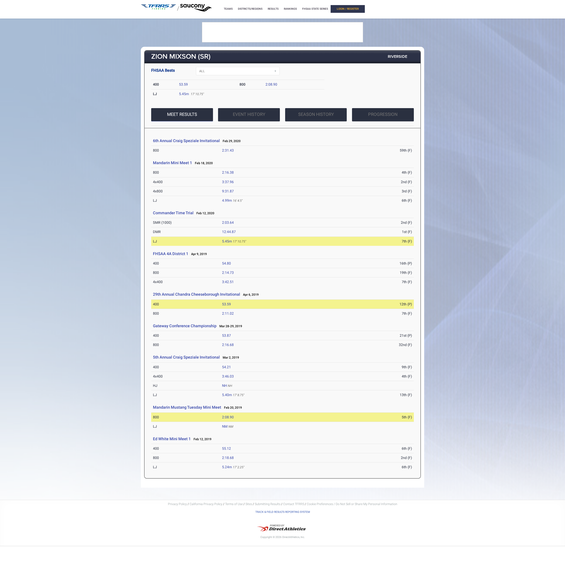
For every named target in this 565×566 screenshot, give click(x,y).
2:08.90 (271, 84)
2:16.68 (228, 345)
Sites (248, 504)
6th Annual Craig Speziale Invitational (186, 140)
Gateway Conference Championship (185, 325)
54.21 (226, 367)
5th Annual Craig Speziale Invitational (186, 357)
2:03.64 (228, 222)
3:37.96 (228, 182)
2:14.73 (228, 273)
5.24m (227, 467)
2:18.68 (228, 458)
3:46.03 (228, 376)
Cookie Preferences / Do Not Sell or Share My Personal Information (352, 504)
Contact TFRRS (294, 504)
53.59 (183, 84)
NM (225, 426)
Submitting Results (268, 504)
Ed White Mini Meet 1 (172, 438)
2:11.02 (228, 313)
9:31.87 (228, 191)
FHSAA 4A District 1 (170, 253)
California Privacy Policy (206, 504)
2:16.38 (228, 172)
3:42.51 (228, 282)
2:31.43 (228, 150)
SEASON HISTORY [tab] (316, 114)
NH (224, 386)
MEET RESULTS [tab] (182, 114)
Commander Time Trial (173, 213)
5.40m (227, 395)
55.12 (226, 448)
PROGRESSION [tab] (382, 114)
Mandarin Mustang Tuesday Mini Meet (187, 407)
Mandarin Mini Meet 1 (172, 162)
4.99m (227, 200)
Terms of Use (234, 504)
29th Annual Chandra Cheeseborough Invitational (196, 294)
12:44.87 (229, 232)
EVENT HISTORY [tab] (249, 114)
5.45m (184, 94)
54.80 (226, 263)
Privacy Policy (177, 504)
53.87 (226, 335)
